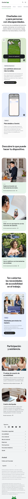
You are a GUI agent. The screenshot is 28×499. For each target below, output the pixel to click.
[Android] (4, 2)
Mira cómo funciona (9, 82)
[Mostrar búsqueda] (23, 2)
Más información (9, 333)
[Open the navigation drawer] (26, 2)
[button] (24, 60)
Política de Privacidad (7, 461)
